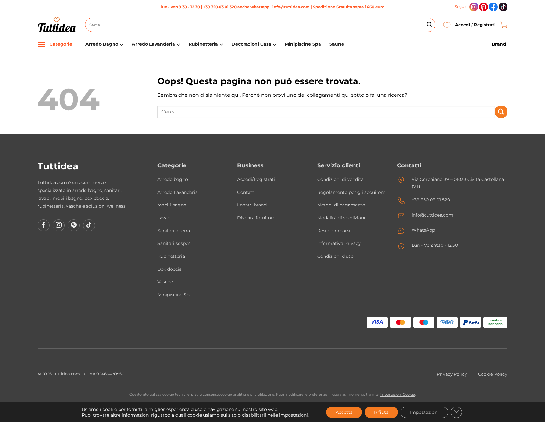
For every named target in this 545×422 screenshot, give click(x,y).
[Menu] (42, 44)
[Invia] (429, 25)
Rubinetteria (203, 44)
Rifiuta (381, 412)
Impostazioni (424, 412)
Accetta (344, 412)
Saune (336, 44)
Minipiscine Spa (303, 44)
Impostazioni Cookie (397, 394)
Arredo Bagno (101, 44)
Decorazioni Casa (251, 44)
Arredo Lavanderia (153, 44)
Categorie (61, 44)
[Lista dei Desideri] (447, 24)
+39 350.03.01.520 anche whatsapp (236, 6)
